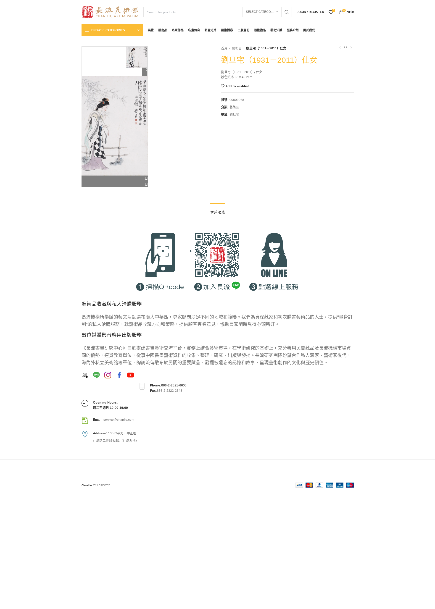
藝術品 (237, 48)
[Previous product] (340, 48)
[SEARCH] (287, 12)
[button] (115, 178)
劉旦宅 (234, 114)
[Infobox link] (218, 420)
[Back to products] (345, 48)
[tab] (217, 210)
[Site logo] (110, 11)
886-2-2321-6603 (174, 385)
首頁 (224, 48)
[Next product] (351, 48)
